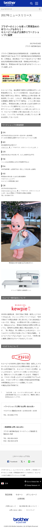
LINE (33, 462)
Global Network (32, 485)
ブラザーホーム (6, 470)
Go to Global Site (33, 482)
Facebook (13, 462)
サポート (19, 495)
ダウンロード (31, 495)
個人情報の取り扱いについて (28, 506)
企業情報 (21, 499)
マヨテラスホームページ (8, 191)
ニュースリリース (6, 9)
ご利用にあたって (10, 506)
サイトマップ (30, 510)
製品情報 (8, 495)
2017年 (28, 470)
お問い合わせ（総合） (16, 510)
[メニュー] (36, 3)
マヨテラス (4, 147)
